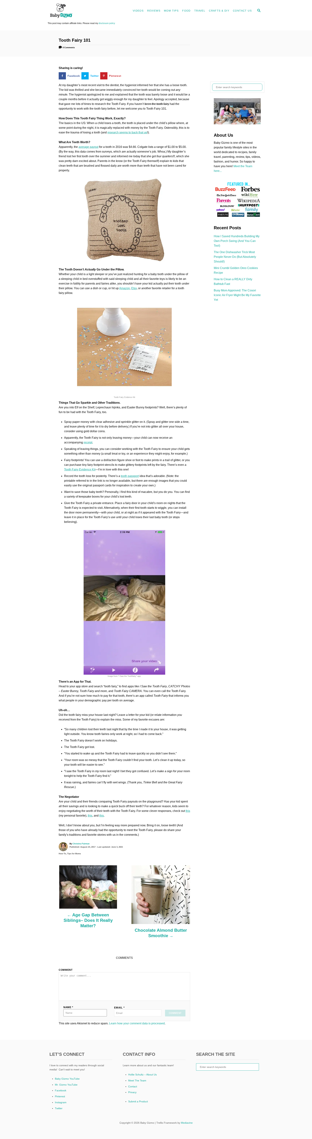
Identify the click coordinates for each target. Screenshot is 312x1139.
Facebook (60, 1090)
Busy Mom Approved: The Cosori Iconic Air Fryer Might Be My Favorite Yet (237, 295)
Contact (132, 1086)
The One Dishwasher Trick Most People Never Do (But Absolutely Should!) (235, 257)
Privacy (132, 1092)
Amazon (124, 288)
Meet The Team (137, 1080)
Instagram (60, 1102)
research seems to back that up (127, 132)
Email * (119, 1007)
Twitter (58, 1108)
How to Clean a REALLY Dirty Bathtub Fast (233, 281)
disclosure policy (107, 23)
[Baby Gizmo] (80, 11)
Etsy (134, 288)
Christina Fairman (81, 844)
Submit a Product (138, 1101)
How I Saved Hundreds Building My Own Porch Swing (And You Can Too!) (236, 241)
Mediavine (187, 1122)
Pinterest (60, 1096)
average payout (88, 146)
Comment (66, 969)
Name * (68, 1007)
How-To (62, 853)
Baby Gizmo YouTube (67, 1078)
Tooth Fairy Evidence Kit (79, 469)
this (188, 810)
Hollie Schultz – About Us (142, 1074)
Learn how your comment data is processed (137, 1023)
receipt (88, 442)
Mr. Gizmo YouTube (66, 1084)
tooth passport (130, 476)
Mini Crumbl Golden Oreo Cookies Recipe (236, 270)
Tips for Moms (74, 853)
